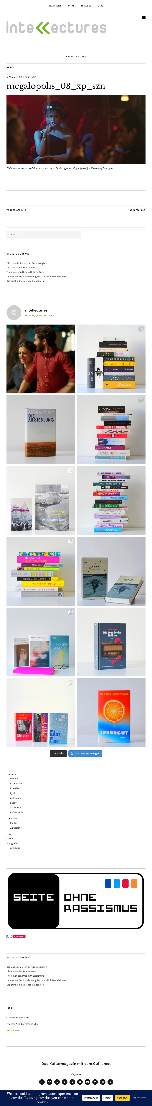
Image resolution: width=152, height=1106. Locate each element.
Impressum (86, 6)
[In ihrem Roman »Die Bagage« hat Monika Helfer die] (40, 642)
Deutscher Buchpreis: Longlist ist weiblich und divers (36, 276)
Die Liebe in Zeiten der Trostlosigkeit (26, 263)
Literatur (11, 774)
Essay (13, 802)
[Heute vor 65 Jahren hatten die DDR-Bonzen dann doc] (40, 500)
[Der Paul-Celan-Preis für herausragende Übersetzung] (111, 571)
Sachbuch (16, 807)
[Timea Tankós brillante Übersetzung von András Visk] (40, 429)
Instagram (49, 1084)
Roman (14, 778)
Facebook (42, 1084)
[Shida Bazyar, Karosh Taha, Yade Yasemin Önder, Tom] (111, 500)
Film (8, 833)
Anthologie (16, 798)
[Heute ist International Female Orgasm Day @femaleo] (40, 571)
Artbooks (15, 847)
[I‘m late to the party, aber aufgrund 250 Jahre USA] (111, 429)
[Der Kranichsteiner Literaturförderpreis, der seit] (111, 712)
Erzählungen (17, 783)
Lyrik (12, 793)
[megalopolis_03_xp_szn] (76, 163)
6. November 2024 (15, 77)
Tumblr (95, 1084)
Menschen (12, 818)
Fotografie (12, 843)
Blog (100, 6)
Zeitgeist (15, 827)
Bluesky (57, 1084)
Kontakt (71, 6)
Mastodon (64, 1084)
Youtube (80, 1084)
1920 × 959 (30, 77)
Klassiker (15, 788)
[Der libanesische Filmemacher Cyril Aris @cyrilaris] (40, 359)
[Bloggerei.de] (16, 937)
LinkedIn (87, 1084)
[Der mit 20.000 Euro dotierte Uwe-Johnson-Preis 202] (40, 712)
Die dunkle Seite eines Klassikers (25, 280)
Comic (10, 838)
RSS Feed (72, 1084)
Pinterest (110, 1084)
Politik (13, 822)
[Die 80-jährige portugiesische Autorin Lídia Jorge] (111, 642)
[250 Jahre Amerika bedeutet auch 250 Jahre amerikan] (111, 359)
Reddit (102, 1084)
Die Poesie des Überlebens (21, 267)
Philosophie (16, 812)
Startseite (55, 6)
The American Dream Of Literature (25, 272)
